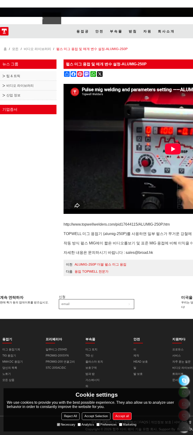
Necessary (68, 424)
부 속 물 (116, 31)
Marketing (129, 424)
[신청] (129, 304)
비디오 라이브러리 (37, 49)
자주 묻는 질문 (181, 361)
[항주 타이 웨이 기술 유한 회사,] (4, 31)
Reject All (70, 416)
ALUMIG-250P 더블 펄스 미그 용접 (100, 264)
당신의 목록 (9, 367)
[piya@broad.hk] (184, 380)
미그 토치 (91, 349)
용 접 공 (82, 31)
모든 (15, 49)
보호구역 (91, 367)
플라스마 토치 (94, 361)
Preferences (108, 424)
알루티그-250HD (56, 349)
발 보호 (138, 374)
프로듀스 (178, 349)
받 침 (132, 31)
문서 (175, 380)
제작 (136, 355)
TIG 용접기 (9, 355)
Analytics (87, 424)
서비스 (176, 355)
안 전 (99, 31)
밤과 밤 (90, 374)
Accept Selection (96, 416)
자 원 (147, 31)
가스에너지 (92, 380)
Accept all (122, 416)
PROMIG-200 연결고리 (60, 361)
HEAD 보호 (140, 361)
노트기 (6, 374)
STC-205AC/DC (56, 367)
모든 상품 (8, 380)
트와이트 (178, 374)
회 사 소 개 (166, 31)
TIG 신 (89, 355)
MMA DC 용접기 (12, 361)
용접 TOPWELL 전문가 (92, 271)
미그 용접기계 (11, 349)
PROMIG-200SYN (57, 355)
